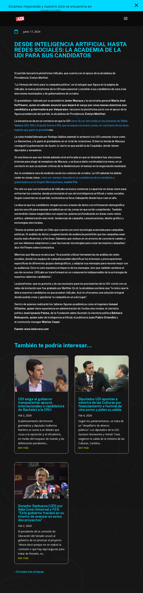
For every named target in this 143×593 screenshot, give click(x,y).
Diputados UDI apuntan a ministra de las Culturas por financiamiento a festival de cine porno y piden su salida (100, 404)
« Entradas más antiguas (29, 571)
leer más (23, 447)
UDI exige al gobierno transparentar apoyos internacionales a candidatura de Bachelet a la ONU (41, 404)
